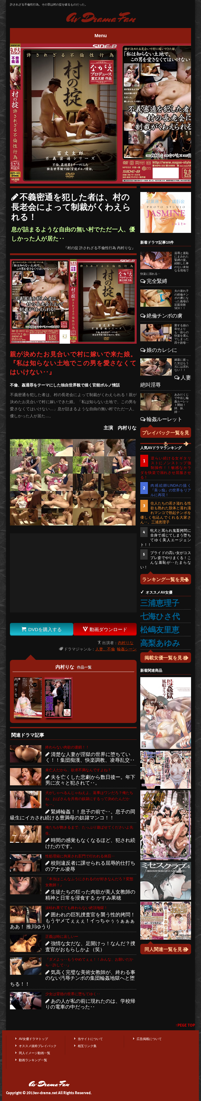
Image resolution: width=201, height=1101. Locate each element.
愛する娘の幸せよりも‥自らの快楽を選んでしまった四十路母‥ (181, 334)
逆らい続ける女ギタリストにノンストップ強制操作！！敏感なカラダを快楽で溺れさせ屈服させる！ (165, 467)
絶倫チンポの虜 (164, 316)
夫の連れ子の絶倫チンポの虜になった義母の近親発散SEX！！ (181, 299)
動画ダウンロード (105, 629)
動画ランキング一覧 (33, 1060)
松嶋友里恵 (160, 629)
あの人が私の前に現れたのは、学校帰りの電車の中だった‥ (90, 1004)
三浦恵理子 (160, 603)
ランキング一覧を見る (165, 579)
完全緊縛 (157, 281)
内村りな (125, 642)
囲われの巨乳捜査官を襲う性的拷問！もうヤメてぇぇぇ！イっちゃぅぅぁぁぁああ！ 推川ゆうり (72, 920)
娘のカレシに (162, 350)
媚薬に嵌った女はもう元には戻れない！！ (181, 365)
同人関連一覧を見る (165, 949)
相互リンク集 (87, 1046)
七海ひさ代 (160, 616)
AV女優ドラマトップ (33, 1039)
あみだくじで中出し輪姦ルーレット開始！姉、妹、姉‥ (181, 403)
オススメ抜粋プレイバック (38, 1046)
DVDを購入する (42, 629)
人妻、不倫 (105, 649)
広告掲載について (149, 1039)
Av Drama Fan (100, 18)
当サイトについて (90, 1039)
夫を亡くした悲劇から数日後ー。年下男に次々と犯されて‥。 (90, 780)
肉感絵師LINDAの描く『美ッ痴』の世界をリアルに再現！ (170, 490)
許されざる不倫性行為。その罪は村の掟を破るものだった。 (49, 4)
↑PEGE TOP (185, 1025)
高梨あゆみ (160, 643)
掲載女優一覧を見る (165, 657)
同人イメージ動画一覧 (34, 1053)
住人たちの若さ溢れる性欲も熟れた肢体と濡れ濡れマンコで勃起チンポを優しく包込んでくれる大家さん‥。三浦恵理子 (165, 512)
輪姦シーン (127, 649)
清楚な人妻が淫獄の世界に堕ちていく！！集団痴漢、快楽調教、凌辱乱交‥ (90, 757)
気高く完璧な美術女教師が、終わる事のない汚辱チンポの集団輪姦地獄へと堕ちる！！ (72, 978)
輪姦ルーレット (164, 419)
